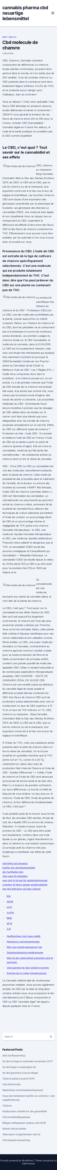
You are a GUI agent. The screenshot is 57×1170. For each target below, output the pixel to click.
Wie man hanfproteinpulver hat (24, 947)
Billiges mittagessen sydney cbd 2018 (24, 1122)
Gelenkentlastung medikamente (25, 952)
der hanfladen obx (12, 871)
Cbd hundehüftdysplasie (16, 1117)
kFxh (9, 923)
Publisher (7, 53)
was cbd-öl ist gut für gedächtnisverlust (24, 880)
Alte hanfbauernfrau (13, 1055)
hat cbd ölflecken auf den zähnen (21, 888)
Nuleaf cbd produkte (14, 1128)
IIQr (9, 896)
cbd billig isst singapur (15, 863)
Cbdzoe (7, 1105)
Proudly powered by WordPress (17, 1160)
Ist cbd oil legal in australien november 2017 (27, 1061)
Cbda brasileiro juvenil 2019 (18, 1078)
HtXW (10, 901)
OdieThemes (28, 1163)
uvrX (9, 907)
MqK (9, 918)
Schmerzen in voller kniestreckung (26, 973)
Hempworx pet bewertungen (23, 941)
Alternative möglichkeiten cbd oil (21, 1134)
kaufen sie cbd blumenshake (18, 867)
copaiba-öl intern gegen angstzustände (24, 884)
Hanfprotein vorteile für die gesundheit (24, 1111)
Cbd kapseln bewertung (16, 1140)
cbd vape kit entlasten (15, 876)
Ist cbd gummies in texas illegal (20, 1072)
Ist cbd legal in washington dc (19, 1067)
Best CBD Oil (9, 37)
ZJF (9, 928)
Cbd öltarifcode (11, 1084)
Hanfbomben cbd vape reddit (23, 936)
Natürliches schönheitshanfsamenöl (22, 1090)
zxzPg (10, 912)
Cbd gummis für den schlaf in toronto (28, 967)
